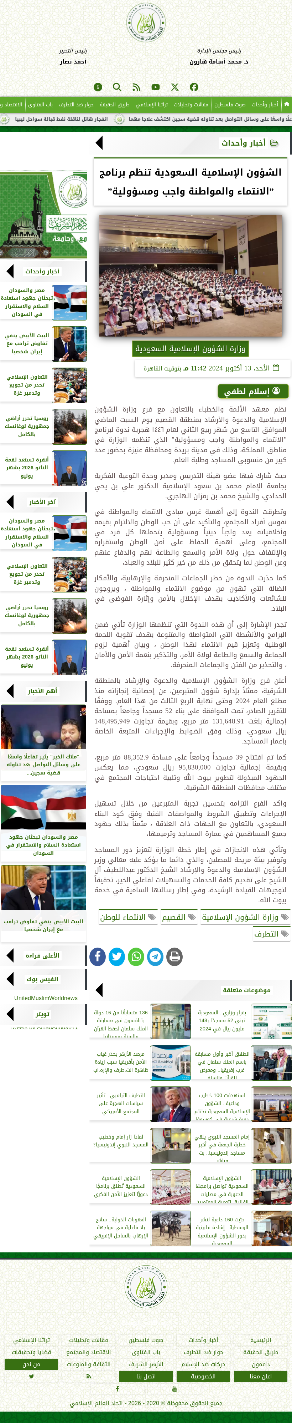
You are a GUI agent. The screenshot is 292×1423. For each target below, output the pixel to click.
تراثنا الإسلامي (152, 105)
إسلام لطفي (247, 391)
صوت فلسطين (230, 105)
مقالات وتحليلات (191, 105)
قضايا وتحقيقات (31, 1352)
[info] (98, 88)
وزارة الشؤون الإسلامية (241, 917)
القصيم (175, 917)
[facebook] (194, 88)
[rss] (136, 88)
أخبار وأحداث (265, 105)
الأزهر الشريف (146, 1364)
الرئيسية (260, 1340)
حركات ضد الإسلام (203, 1364)
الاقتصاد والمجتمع (88, 1352)
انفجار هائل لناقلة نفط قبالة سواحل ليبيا (91, 119)
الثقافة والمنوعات (89, 1364)
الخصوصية (203, 1376)
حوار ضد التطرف (76, 105)
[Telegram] (155, 957)
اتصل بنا (146, 1376)
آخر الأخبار (42, 502)
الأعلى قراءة (42, 955)
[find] (117, 88)
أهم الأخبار (42, 691)
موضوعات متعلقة (247, 990)
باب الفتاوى (40, 105)
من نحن (31, 1364)
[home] (286, 105)
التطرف (267, 934)
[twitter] (175, 88)
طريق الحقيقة (115, 105)
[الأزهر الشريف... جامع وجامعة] (43, 214)
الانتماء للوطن (124, 917)
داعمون (261, 1364)
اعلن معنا (261, 1376)
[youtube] (156, 88)
